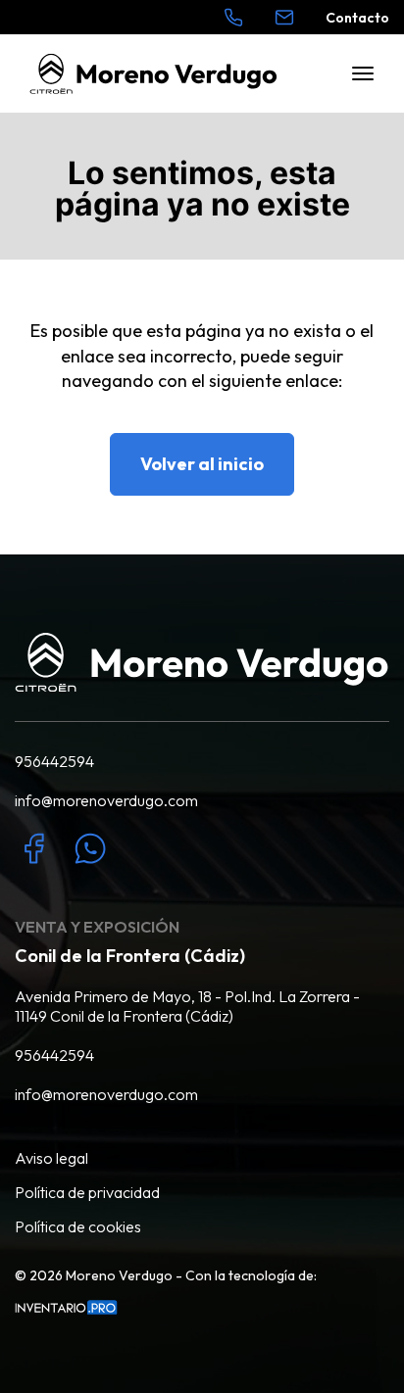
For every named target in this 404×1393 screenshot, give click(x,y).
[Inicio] (153, 74)
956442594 (54, 761)
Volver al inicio (202, 464)
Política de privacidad (87, 1192)
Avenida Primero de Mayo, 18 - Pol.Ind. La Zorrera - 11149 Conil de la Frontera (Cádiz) (187, 1006)
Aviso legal (51, 1158)
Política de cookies (78, 1226)
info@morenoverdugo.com (106, 800)
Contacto (357, 17)
